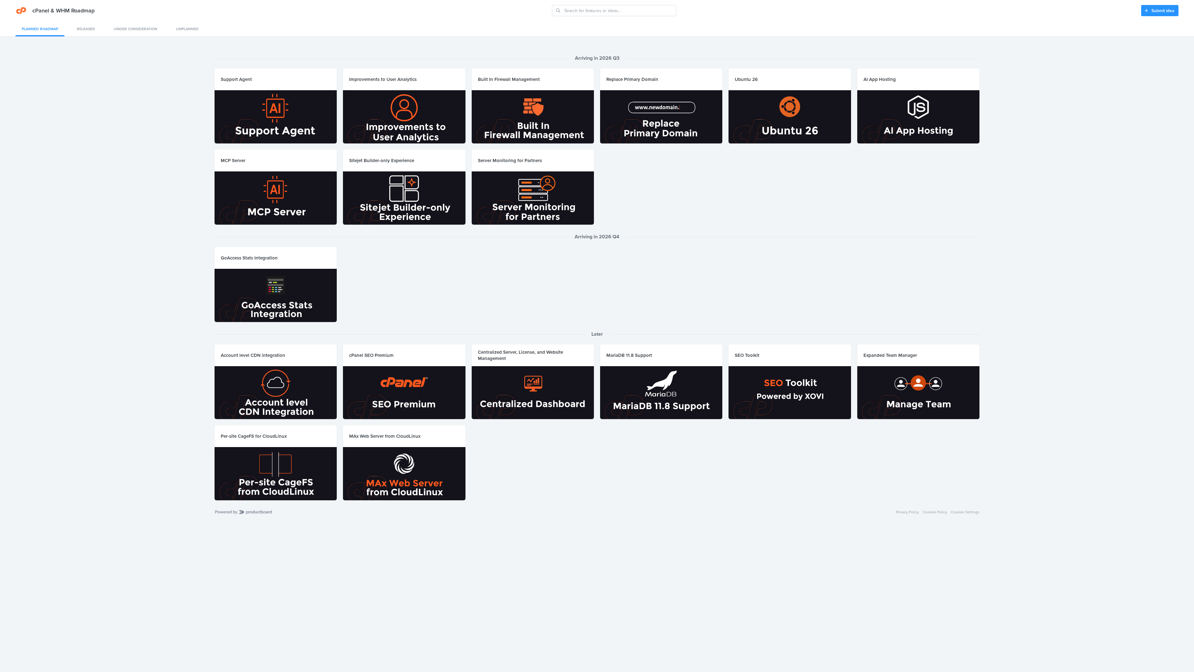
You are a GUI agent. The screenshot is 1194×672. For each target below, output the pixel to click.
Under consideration (135, 28)
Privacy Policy (907, 512)
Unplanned (187, 28)
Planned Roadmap (40, 28)
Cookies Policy (935, 512)
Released (86, 28)
